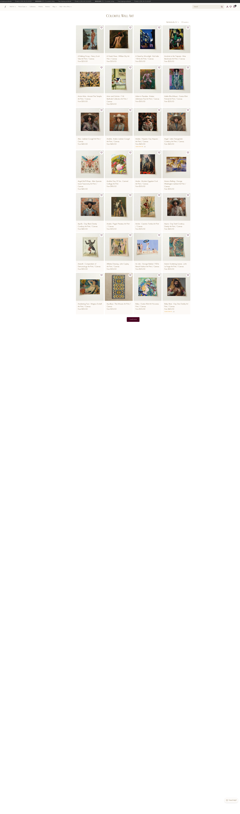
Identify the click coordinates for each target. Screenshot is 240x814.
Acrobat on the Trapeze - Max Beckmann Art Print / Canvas (175, 57)
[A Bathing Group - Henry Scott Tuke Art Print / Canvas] (90, 39)
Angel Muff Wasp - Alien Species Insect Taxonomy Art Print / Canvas (90, 183)
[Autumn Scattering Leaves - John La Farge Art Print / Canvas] (176, 247)
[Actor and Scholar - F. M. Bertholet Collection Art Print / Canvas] (119, 79)
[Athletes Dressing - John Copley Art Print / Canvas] (119, 247)
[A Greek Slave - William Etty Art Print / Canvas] (119, 39)
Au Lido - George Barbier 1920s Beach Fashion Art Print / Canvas (147, 265)
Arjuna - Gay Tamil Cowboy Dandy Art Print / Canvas (174, 225)
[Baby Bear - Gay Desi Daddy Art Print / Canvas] (176, 287)
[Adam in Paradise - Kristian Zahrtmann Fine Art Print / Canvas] (148, 79)
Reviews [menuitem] (47, 6)
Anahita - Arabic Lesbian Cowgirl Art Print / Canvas (118, 140)
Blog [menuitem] (54, 6)
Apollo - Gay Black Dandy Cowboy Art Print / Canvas (88, 225)
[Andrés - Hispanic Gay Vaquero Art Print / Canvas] (148, 122)
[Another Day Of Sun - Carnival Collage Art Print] (119, 164)
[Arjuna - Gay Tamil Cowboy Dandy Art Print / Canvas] (176, 207)
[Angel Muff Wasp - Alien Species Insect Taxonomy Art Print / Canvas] (90, 164)
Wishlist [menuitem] (40, 6)
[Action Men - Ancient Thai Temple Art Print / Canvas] (90, 79)
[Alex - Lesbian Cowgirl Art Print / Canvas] (90, 122)
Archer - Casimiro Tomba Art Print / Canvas (147, 225)
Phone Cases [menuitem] (21, 6)
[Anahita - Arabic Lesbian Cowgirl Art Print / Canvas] (119, 122)
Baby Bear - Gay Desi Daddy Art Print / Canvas (176, 305)
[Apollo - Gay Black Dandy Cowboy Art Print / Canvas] (90, 207)
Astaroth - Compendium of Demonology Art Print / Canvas (89, 265)
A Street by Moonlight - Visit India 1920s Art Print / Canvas (147, 57)
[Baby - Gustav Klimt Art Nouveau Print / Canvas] (148, 287)
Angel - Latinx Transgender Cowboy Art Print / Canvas (174, 140)
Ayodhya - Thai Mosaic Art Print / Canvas (119, 305)
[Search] (221, 7)
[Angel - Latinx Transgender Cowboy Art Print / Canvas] (176, 122)
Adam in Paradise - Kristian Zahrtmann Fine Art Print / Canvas (147, 97)
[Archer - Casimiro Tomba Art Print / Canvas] (148, 207)
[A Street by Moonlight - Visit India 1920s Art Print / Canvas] (148, 39)
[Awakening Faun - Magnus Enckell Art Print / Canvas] (90, 287)
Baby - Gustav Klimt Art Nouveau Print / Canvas (147, 305)
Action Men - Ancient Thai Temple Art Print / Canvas (90, 97)
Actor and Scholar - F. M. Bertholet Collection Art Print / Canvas (117, 99)
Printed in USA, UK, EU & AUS (10, 1)
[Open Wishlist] (230, 6)
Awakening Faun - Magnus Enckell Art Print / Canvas (90, 305)
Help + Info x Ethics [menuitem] (64, 6)
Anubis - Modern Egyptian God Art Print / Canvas (146, 182)
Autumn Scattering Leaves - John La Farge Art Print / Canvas (175, 265)
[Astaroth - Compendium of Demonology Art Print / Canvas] (90, 247)
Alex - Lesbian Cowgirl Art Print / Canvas (89, 140)
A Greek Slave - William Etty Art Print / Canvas (118, 57)
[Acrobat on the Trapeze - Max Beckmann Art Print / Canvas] (176, 39)
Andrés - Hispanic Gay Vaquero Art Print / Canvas (146, 140)
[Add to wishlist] (101, 27)
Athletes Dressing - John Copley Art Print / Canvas (118, 265)
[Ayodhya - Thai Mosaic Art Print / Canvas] (119, 287)
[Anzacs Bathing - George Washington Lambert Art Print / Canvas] (176, 164)
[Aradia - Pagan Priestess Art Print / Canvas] (119, 207)
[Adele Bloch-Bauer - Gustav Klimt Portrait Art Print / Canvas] (176, 79)
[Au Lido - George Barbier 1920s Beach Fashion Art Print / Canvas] (148, 247)
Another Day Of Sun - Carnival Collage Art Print (117, 182)
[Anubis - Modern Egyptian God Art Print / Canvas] (148, 164)
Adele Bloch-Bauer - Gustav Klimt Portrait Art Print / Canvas (176, 97)
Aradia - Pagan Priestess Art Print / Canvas (118, 225)
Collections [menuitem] (33, 6)
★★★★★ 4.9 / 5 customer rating (31, 1)
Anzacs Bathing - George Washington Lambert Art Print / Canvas (175, 183)
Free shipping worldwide (51, 1)
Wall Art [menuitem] (12, 6)
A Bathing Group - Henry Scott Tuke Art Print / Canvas (88, 57)
